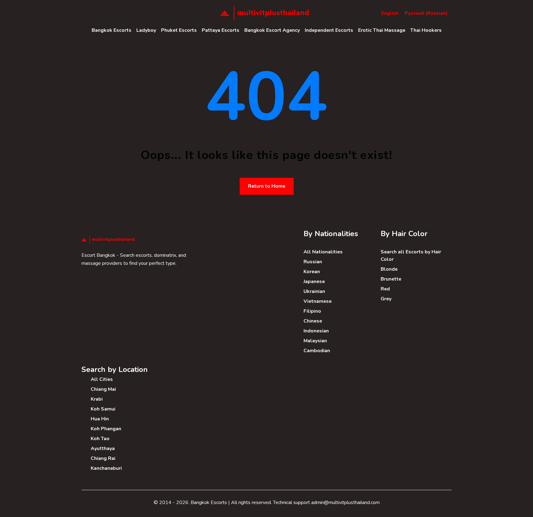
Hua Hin (100, 418)
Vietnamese (318, 301)
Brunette (391, 279)
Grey (386, 298)
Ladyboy (146, 30)
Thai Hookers (426, 30)
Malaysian (315, 340)
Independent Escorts (329, 30)
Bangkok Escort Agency (272, 30)
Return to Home (266, 186)
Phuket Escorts (179, 30)
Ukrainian (314, 291)
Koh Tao (100, 438)
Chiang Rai (103, 458)
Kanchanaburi (106, 468)
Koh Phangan (106, 428)
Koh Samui (103, 409)
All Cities (102, 379)
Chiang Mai (103, 389)
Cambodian (317, 350)
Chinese (313, 321)
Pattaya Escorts (220, 30)
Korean (312, 271)
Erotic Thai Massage (381, 30)
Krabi (97, 399)
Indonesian (316, 330)
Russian (313, 261)
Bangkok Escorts (111, 30)
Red (385, 289)
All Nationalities (323, 251)
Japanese (314, 281)
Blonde (389, 269)
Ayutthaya (103, 448)
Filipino (312, 311)
